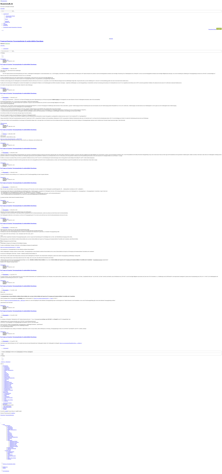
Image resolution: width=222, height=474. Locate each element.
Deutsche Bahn (10, 436)
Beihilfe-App (5, 466)
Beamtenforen (7, 425)
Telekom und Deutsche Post (12, 437)
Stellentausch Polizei (13, 441)
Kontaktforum (10, 452)
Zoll (8, 430)
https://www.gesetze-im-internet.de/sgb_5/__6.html (43, 298)
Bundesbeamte (10, 427)
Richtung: (26, 351)
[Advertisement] (28, 34)
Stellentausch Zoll (13, 444)
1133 (7, 60)
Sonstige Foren (8, 450)
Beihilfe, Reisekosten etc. (12, 429)
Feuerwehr (9, 432)
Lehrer (8, 439)
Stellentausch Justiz (13, 443)
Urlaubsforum (9, 454)
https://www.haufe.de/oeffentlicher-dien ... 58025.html (15, 300)
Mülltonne (9, 458)
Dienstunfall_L (3, 59)
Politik (8, 453)
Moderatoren (7, 43)
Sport (8, 456)
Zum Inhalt (2, 8)
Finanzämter (9, 438)
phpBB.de (13, 413)
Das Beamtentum (6, 471)
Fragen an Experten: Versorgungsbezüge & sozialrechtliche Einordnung (21, 41)
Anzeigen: (3, 351)
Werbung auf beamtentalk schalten (9, 463)
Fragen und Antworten (11, 455)
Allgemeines (9, 426)
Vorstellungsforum (10, 451)
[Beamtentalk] (3, 0)
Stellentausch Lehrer (13, 445)
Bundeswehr (9, 433)
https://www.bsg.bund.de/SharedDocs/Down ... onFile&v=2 (71, 343)
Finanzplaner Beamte (212, 29)
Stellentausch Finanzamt (14, 442)
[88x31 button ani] (219, 29)
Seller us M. (5, 99)
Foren (4, 424)
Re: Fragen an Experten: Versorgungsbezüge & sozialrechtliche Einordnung (18, 64)
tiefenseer (2, 124)
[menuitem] (10, 15)
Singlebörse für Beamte (11, 448)
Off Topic (9, 449)
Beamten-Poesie (10, 447)
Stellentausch (9, 440)
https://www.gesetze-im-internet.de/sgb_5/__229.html (10, 247)
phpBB (6, 411)
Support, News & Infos (11, 457)
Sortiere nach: (13, 351)
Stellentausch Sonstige (14, 446)
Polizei (8, 431)
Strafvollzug (9, 434)
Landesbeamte (10, 428)
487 (7, 125)
